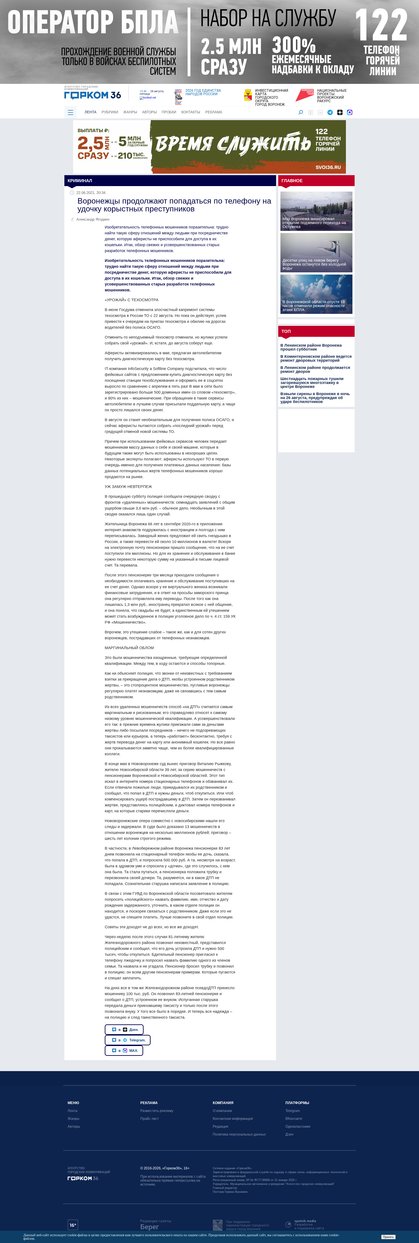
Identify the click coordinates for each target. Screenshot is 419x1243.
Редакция (220, 1126)
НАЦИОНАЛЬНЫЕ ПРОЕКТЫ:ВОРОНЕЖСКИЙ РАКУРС (332, 96)
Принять (388, 1237)
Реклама (213, 112)
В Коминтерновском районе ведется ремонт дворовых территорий (316, 358)
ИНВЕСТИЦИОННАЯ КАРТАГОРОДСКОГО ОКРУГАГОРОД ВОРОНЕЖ (271, 97)
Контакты (190, 112)
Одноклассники (297, 1126)
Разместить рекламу (156, 1111)
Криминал (80, 180)
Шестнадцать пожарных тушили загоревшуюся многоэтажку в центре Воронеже (311, 383)
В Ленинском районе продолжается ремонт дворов (315, 369)
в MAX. (128, 1051)
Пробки (169, 112)
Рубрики (110, 112)
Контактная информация (233, 1118)
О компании (222, 1111)
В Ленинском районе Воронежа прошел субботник (311, 347)
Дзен (289, 1134)
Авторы (149, 112)
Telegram (292, 1111)
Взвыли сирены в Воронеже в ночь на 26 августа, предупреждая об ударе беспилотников (315, 398)
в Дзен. (128, 1030)
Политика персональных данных (239, 1134)
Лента (90, 112)
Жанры (130, 112)
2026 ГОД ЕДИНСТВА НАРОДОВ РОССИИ (203, 92)
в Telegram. (132, 1040)
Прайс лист (149, 1118)
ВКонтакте (293, 1118)
